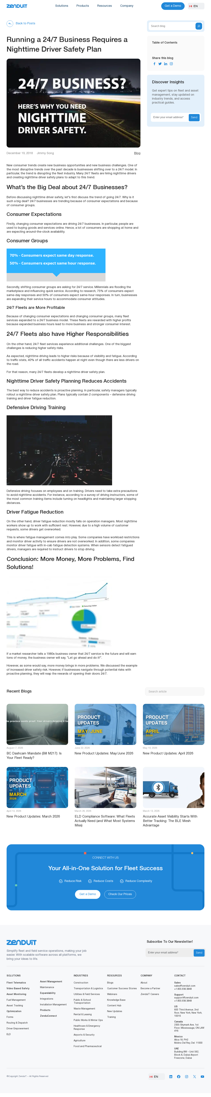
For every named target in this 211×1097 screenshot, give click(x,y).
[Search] (199, 26)
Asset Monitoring (16, 994)
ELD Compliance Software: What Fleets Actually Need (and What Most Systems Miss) (105, 821)
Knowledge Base (116, 1000)
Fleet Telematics (16, 983)
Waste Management (84, 1009)
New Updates (114, 1011)
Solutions (61, 6)
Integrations (46, 999)
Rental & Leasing (83, 1015)
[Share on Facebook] (154, 64)
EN (196, 6)
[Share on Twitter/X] (160, 64)
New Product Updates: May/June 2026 (104, 753)
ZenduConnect (48, 1016)
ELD (9, 1034)
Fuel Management (16, 1000)
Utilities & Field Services (87, 994)
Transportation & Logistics (88, 989)
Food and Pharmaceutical (88, 1046)
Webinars (112, 994)
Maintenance (47, 987)
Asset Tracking (15, 1006)
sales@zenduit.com (184, 986)
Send (194, 117)
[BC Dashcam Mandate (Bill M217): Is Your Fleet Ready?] (37, 724)
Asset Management (51, 982)
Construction (81, 983)
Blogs (110, 983)
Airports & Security (84, 1035)
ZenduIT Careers (150, 994)
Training (111, 1017)
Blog (137, 153)
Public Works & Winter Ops (88, 1020)
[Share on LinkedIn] (166, 64)
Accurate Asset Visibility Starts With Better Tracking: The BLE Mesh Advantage (170, 821)
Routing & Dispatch (17, 1023)
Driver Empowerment (18, 1029)
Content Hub (114, 1006)
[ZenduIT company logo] (17, 6)
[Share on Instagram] (171, 64)
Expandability (47, 993)
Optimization (14, 1011)
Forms (10, 1017)
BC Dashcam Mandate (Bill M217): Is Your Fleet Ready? (34, 756)
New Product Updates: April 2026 (168, 753)
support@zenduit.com (186, 998)
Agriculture (79, 1041)
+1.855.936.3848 (183, 989)
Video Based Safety (18, 989)
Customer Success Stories (122, 989)
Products (82, 6)
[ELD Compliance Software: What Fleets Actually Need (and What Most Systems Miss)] (105, 787)
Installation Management (53, 1005)
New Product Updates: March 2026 (33, 816)
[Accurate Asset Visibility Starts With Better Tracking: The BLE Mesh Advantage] (173, 787)
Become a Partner (150, 989)
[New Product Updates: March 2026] (37, 787)
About (144, 983)
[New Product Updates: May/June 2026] (105, 724)
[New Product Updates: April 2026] (173, 724)
